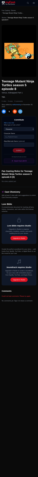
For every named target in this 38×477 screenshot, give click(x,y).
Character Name (9, 133)
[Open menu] (33, 2)
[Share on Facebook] (4, 111)
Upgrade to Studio (19, 238)
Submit (19, 150)
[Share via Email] (20, 111)
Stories (13, 10)
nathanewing (16, 104)
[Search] (27, 2)
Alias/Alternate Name (14, 141)
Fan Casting (6, 10)
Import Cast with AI (20, 161)
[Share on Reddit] (15, 111)
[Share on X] (9, 111)
